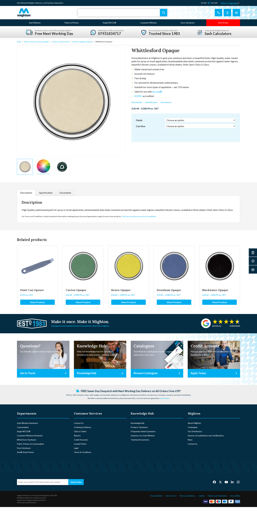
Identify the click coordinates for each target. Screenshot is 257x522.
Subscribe (76, 482)
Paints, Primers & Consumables (36, 42)
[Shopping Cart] (236, 12)
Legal (76, 448)
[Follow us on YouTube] (226, 482)
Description (136, 102)
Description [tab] (26, 192)
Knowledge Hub (137, 423)
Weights (31, 3)
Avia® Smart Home (25, 452)
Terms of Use (171, 496)
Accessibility (235, 496)
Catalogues (193, 427)
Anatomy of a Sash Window (143, 435)
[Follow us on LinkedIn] (232, 482)
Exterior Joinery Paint (60, 42)
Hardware (51, 3)
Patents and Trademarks (217, 496)
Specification (151, 102)
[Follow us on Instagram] (238, 482)
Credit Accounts (81, 440)
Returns (77, 435)
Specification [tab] (46, 192)
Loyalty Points (80, 444)
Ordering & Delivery (82, 427)
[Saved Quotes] (253, 261)
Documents (166, 102)
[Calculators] (253, 253)
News (190, 440)
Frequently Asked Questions (143, 431)
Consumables (23, 427)
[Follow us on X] (220, 482)
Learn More (164, 398)
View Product (37, 302)
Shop (19, 42)
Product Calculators (139, 427)
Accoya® (157, 91)
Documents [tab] (65, 192)
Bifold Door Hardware (26, 440)
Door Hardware (187, 23)
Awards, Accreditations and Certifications (206, 435)
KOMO (138, 96)
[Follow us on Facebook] (214, 482)
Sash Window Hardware (27, 423)
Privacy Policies (156, 496)
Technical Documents (140, 440)
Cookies (201, 496)
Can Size (140, 126)
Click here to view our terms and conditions (139, 216)
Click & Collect (80, 431)
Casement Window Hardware (30, 435)
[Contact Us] (218, 12)
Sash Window (35, 23)
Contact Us (79, 423)
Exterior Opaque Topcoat (82, 42)
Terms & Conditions (82, 452)
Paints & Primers (72, 23)
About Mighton (194, 423)
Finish (139, 120)
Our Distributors (195, 431)
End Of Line (223, 23)
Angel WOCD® (109, 23)
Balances (39, 3)
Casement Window (148, 23)
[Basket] (253, 269)
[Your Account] (227, 12)
